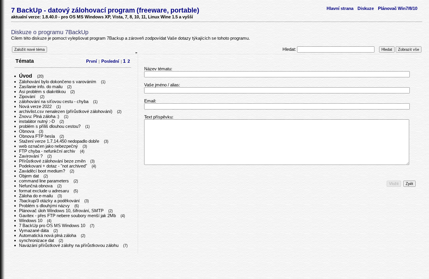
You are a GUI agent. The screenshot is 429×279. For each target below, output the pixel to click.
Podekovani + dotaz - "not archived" (53, 165)
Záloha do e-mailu (36, 195)
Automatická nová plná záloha (48, 235)
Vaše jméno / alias (161, 84)
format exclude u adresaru (44, 190)
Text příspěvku (158, 116)
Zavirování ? (31, 156)
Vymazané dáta (34, 230)
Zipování (27, 96)
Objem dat (29, 175)
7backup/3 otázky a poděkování (50, 200)
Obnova (27, 131)
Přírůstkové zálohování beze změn (53, 160)
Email (149, 100)
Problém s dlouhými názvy (45, 205)
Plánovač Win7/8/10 (397, 8)
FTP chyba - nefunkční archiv (47, 151)
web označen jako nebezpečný (49, 146)
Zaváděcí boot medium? (42, 170)
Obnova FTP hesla (37, 136)
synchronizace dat (37, 240)
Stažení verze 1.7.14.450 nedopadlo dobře (59, 141)
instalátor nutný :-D (37, 121)
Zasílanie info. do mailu (41, 86)
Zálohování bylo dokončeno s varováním (58, 81)
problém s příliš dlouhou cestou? (50, 126)
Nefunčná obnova (36, 185)
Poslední (110, 61)
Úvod (26, 76)
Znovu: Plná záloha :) (39, 116)
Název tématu (157, 68)
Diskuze (366, 8)
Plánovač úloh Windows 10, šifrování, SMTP (62, 210)
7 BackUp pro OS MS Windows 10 (52, 225)
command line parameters (44, 180)
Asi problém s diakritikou (43, 91)
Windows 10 (31, 220)
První (91, 61)
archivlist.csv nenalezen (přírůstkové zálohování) (66, 111)
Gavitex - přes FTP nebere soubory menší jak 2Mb (68, 215)
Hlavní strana (340, 8)
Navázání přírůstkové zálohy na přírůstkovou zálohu (69, 245)
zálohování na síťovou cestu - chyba (54, 101)
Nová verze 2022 (36, 106)
